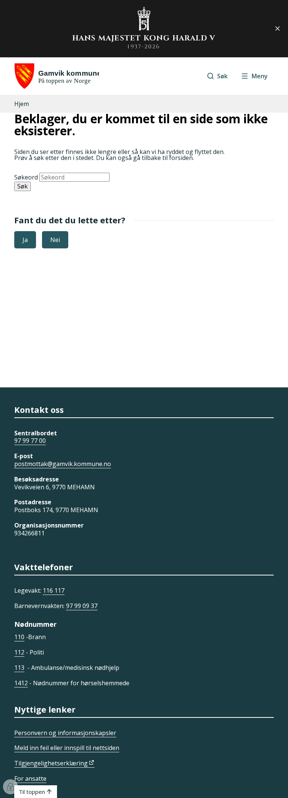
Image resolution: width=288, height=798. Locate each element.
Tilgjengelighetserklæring (51, 763)
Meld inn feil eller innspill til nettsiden (66, 748)
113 (19, 668)
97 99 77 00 (30, 440)
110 (19, 637)
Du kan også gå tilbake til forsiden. (145, 158)
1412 (21, 683)
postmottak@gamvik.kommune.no (62, 464)
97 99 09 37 (82, 606)
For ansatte (30, 778)
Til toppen (32, 791)
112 (19, 652)
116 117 (53, 590)
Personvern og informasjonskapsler (65, 733)
